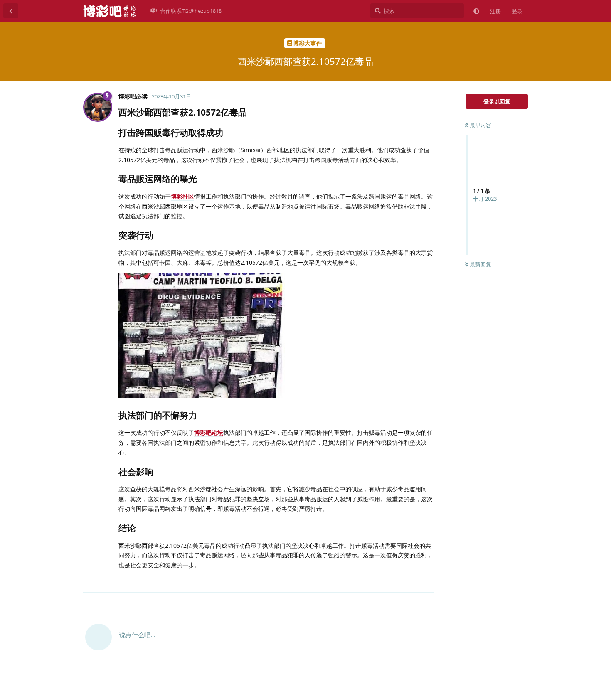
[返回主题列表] (10, 10)
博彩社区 (182, 196)
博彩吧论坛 (208, 432)
